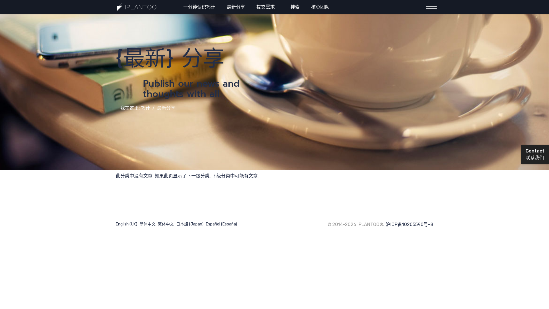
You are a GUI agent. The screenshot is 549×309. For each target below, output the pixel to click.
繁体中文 (166, 224)
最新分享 (236, 7)
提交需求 (265, 7)
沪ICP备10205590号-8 (409, 224)
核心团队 (320, 7)
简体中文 (148, 224)
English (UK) (126, 224)
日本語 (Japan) (190, 224)
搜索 (295, 7)
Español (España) (221, 224)
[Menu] (429, 7)
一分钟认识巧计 (199, 7)
